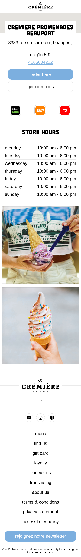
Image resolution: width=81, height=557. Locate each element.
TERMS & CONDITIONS (40, 502)
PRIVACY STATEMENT (40, 511)
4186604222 (40, 62)
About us (40, 492)
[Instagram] (40, 417)
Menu (40, 433)
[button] (8, 5)
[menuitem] (71, 6)
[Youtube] (29, 417)
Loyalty (40, 462)
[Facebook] (52, 417)
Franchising (40, 482)
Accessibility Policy (40, 521)
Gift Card (41, 453)
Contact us (40, 472)
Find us (40, 443)
